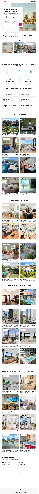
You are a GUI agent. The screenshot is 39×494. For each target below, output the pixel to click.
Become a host (33, 1)
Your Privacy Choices (22, 492)
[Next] (21, 40)
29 (17, 36)
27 (13, 36)
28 (15, 36)
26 (11, 36)
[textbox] (8, 21)
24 (7, 36)
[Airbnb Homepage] (4, 1)
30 (5, 38)
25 (9, 36)
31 (7, 38)
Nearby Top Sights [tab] (5, 459)
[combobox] (13, 17)
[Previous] (17, 40)
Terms (17, 492)
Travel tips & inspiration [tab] (14, 459)
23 (5, 36)
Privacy (14, 492)
